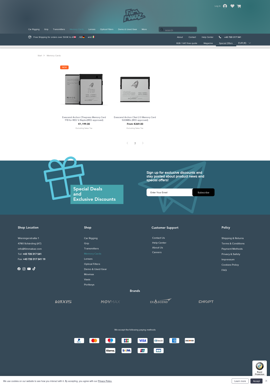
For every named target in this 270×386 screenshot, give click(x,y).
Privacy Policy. (105, 381)
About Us (157, 247)
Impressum (228, 259)
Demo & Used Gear (95, 268)
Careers (157, 252)
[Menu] (265, 362)
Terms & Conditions (233, 243)
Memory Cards (92, 253)
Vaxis (87, 279)
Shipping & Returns (233, 238)
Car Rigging (91, 238)
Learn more (240, 381)
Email (152, 184)
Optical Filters (92, 263)
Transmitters (91, 248)
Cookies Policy (230, 264)
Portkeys (89, 284)
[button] (244, 43)
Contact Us (158, 237)
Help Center (159, 242)
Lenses (88, 258)
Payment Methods (232, 248)
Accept (256, 381)
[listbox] (244, 43)
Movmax (89, 274)
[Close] (266, 380)
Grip (86, 243)
